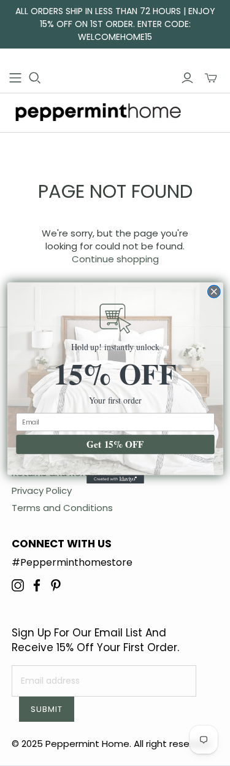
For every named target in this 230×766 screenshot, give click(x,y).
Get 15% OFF (115, 444)
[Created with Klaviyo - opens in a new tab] (115, 479)
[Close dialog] (213, 291)
